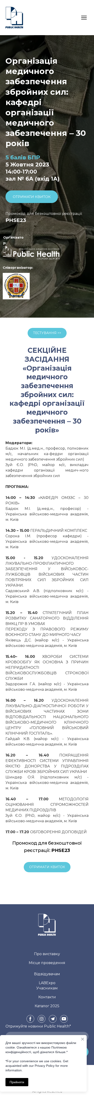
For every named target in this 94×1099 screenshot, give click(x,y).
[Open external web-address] (16, 286)
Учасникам (47, 988)
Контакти (47, 997)
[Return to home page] (14, 17)
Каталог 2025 (47, 1006)
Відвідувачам (47, 974)
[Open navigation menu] (84, 17)
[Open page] (30, 254)
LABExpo (47, 983)
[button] (31, 196)
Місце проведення (47, 963)
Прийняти (17, 1082)
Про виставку (47, 954)
